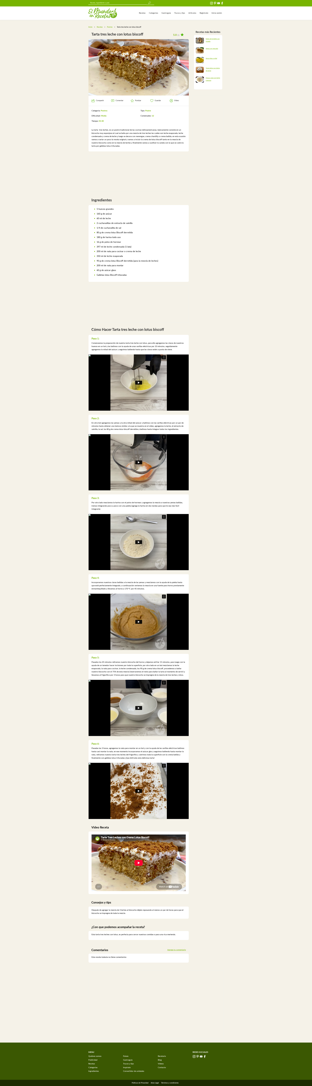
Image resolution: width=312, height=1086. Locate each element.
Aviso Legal (155, 1083)
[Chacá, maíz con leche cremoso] (200, 80)
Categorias (153, 13)
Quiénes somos (94, 1056)
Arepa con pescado (212, 48)
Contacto (162, 1067)
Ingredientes (93, 1071)
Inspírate (127, 1067)
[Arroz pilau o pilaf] (200, 60)
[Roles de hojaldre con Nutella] (200, 40)
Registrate (204, 13)
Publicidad (92, 1060)
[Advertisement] (139, 174)
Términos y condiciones (170, 1083)
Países (125, 1056)
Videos (161, 1064)
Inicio (90, 27)
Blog (160, 1060)
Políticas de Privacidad (140, 1083)
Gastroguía (166, 13)
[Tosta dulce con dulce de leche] (200, 70)
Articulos (192, 13)
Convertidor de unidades (133, 1071)
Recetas (142, 13)
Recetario (162, 1056)
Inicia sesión (217, 13)
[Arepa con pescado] (200, 50)
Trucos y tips (179, 13)
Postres (109, 27)
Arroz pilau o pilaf (211, 58)
